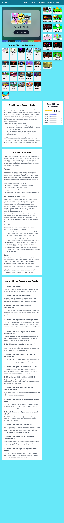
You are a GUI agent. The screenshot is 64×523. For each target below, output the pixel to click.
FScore (57, 2)
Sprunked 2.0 (50, 2)
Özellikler (43, 2)
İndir (39, 2)
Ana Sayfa (26, 2)
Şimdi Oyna (33, 2)
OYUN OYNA (22, 32)
